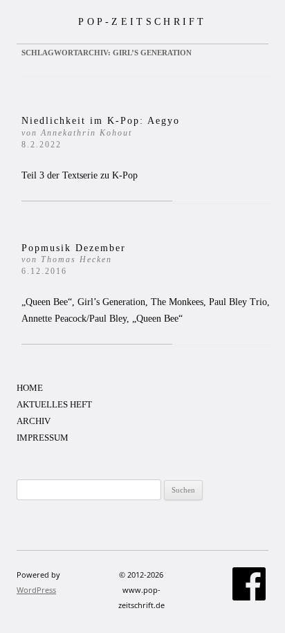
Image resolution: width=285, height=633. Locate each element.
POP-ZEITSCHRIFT (142, 21)
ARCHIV (33, 421)
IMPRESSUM (42, 437)
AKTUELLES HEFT (54, 404)
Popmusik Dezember (73, 260)
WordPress (36, 590)
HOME (30, 388)
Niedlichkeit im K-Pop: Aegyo (100, 132)
